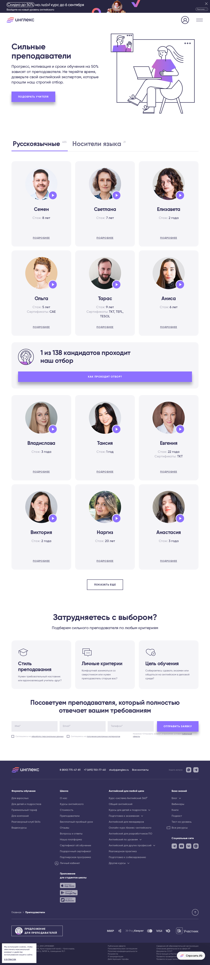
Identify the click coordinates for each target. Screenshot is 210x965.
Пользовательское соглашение (122, 949)
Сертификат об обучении (75, 845)
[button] (199, 20)
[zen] (196, 846)
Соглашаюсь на (39, 736)
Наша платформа (71, 839)
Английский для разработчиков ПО (130, 833)
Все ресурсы (180, 827)
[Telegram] (196, 769)
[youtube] (181, 846)
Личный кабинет (70, 863)
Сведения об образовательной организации (177, 946)
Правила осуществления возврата (172, 959)
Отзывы (64, 827)
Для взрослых (20, 798)
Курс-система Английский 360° (128, 798)
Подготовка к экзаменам (124, 816)
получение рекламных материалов (103, 736)
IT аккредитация (115, 956)
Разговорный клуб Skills (25, 822)
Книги (175, 810)
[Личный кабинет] (185, 20)
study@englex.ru (119, 770)
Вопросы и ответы (71, 833)
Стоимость (66, 810)
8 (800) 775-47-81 (70, 770)
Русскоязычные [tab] (39, 144)
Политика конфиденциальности (122, 951)
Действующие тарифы (118, 959)
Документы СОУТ (164, 951)
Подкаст (177, 816)
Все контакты (140, 770)
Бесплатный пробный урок (76, 822)
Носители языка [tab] (99, 144)
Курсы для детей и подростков (128, 810)
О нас (63, 798)
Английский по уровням (123, 839)
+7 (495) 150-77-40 (95, 770)
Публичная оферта (117, 946)
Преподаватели (70, 816)
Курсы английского (72, 804)
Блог (174, 798)
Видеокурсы (19, 827)
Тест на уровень (182, 822)
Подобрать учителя (33, 96)
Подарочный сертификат (75, 851)
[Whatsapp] (188, 769)
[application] (53, 195)
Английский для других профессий (130, 845)
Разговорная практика (123, 851)
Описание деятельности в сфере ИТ (173, 949)
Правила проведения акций (169, 956)
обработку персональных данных (47, 736)
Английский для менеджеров (126, 822)
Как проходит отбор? (105, 376)
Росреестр (113, 954)
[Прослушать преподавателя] (51, 194)
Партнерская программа (75, 857)
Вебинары (178, 804)
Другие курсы (117, 863)
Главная (16, 912)
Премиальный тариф (24, 810)
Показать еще (105, 584)
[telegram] (174, 846)
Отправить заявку (178, 726)
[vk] (188, 846)
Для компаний (20, 816)
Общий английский (120, 804)
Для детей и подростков (26, 804)
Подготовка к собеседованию (127, 857)
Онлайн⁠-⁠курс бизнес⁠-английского (130, 827)
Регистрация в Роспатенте (168, 954)
